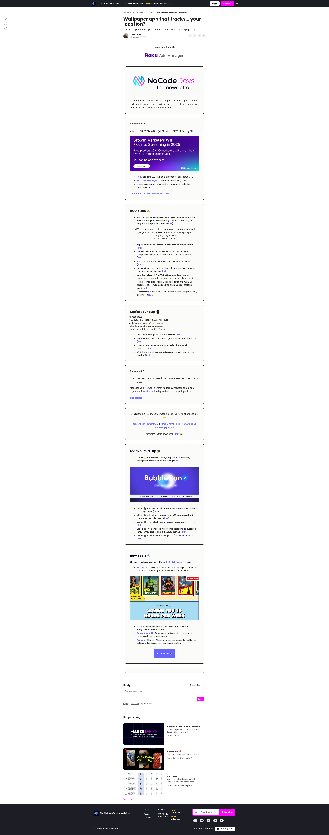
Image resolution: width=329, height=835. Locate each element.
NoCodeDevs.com (175, 562)
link (170, 223)
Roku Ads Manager (147, 180)
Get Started (136, 398)
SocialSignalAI (145, 633)
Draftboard (149, 391)
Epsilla (140, 626)
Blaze (140, 567)
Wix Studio (139, 424)
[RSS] (222, 820)
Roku (139, 176)
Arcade (141, 639)
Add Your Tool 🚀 (164, 653)
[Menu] (237, 3)
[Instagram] (215, 820)
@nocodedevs (135, 316)
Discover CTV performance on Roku (150, 193)
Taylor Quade (135, 34)
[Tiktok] (208, 820)
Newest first (195, 685)
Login (214, 3)
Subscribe (227, 3)
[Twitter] (195, 820)
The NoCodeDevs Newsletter (134, 12)
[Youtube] (202, 820)
